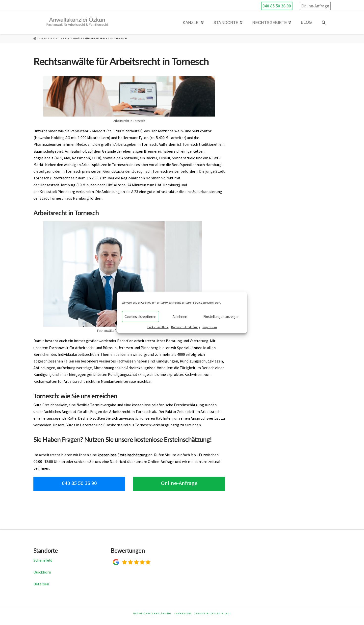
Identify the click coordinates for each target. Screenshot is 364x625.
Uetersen (41, 583)
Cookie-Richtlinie (158, 327)
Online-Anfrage (315, 6)
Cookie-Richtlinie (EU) (213, 613)
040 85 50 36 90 (276, 6)
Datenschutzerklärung (185, 327)
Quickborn (42, 572)
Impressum (210, 327)
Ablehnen (180, 316)
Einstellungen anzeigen (221, 316)
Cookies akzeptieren (140, 316)
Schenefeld (42, 560)
